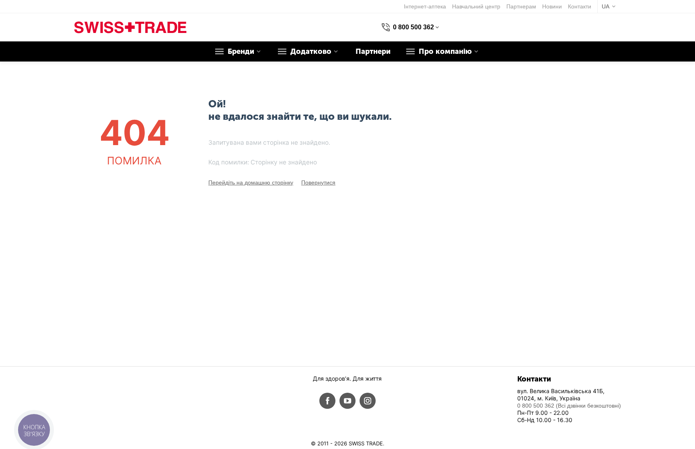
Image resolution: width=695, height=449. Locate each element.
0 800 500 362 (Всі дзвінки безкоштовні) (569, 405)
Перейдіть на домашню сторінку (250, 182)
